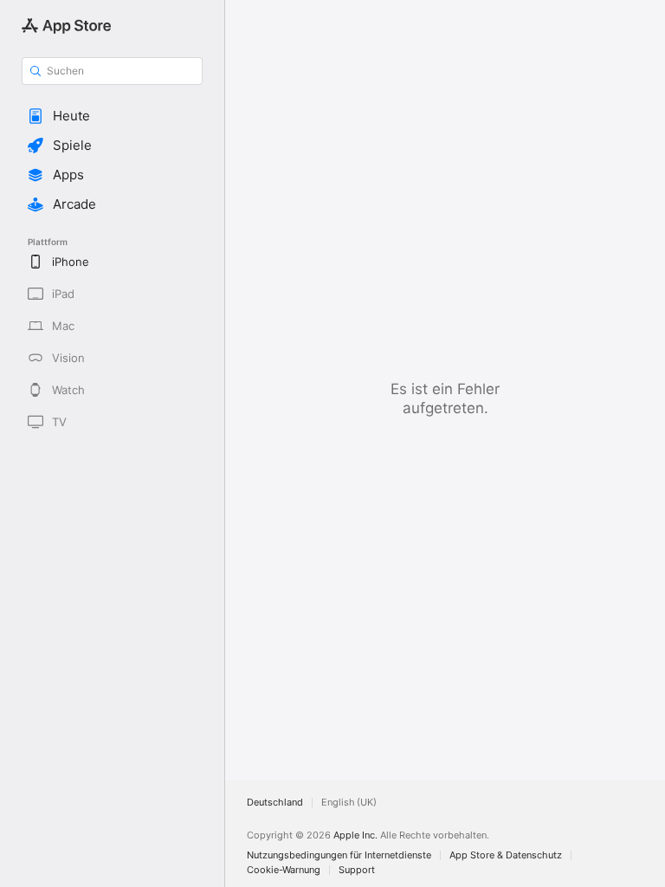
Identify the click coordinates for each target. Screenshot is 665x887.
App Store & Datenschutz (505, 855)
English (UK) (349, 802)
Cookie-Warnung (283, 870)
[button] (112, 116)
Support (357, 870)
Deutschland (275, 802)
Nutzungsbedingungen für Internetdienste (339, 855)
